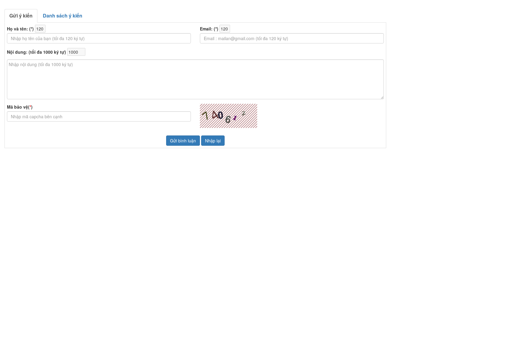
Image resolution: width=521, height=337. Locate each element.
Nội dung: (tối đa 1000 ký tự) (36, 52)
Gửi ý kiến (21, 15)
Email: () (209, 29)
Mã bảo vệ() (20, 107)
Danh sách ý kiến (62, 15)
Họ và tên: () (20, 29)
